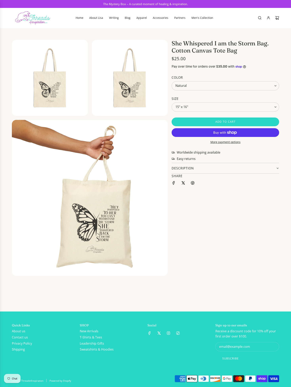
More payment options (225, 142)
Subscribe (230, 358)
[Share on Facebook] (173, 184)
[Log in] (268, 17)
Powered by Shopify (60, 380)
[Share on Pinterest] (192, 184)
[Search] (259, 17)
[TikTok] (178, 333)
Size (175, 99)
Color (177, 77)
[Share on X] (183, 184)
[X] (159, 333)
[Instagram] (168, 333)
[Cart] (277, 17)
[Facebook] (149, 333)
